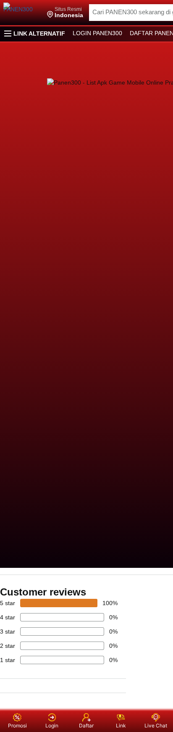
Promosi (17, 725)
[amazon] (22, 12)
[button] (65, 12)
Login (51, 725)
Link (121, 725)
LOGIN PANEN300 (97, 33)
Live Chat (155, 725)
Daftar (86, 725)
